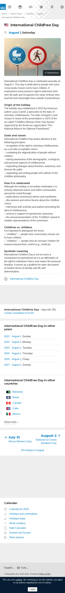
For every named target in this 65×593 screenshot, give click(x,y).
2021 (7, 336)
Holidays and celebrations (23, 514)
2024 (7, 353)
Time (10, 7)
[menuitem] (10, 7)
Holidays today (17, 518)
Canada (17, 403)
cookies (19, 580)
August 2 (49, 436)
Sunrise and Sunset (20, 532)
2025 (7, 359)
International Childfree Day (24, 279)
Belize (16, 397)
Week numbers (18, 523)
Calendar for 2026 (19, 509)
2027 (7, 364)
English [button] (8, 567)
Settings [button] (62, 7)
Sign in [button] (52, 7)
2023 (7, 347)
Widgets (31, 7)
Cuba (15, 408)
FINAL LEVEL (45, 574)
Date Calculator (18, 528)
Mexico (16, 414)
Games (41, 7)
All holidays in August (32, 450)
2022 (7, 342)
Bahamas (18, 391)
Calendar (20, 7)
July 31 (14, 437)
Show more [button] (10, 422)
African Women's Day (20, 441)
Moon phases (17, 537)
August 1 (15, 32)
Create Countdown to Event (19, 313)
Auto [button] (23, 568)
